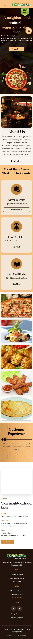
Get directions (7, 542)
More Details (16, 209)
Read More (16, 160)
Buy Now (16, 284)
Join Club (16, 247)
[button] (2, 449)
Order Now (16, 49)
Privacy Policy (10, 636)
